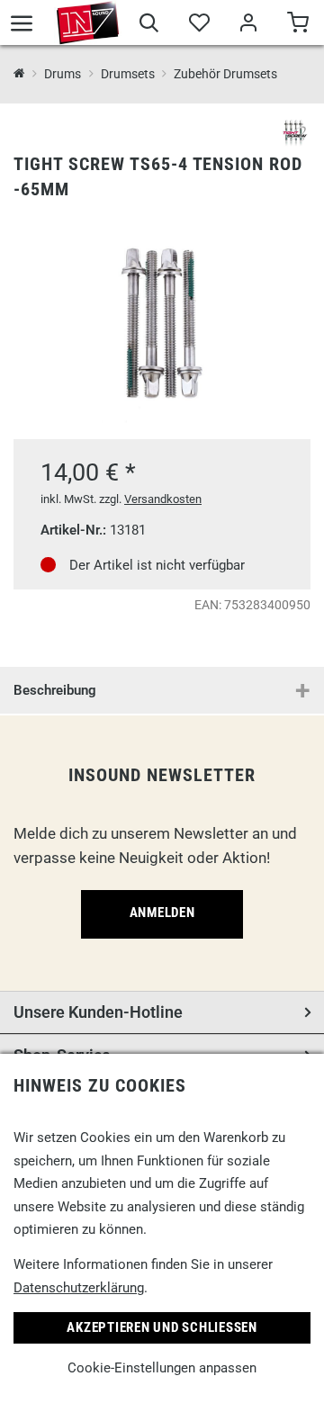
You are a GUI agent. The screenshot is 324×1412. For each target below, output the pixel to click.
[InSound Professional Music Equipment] (88, 22)
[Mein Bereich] (248, 25)
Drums (62, 74)
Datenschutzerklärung (79, 1288)
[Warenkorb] (297, 25)
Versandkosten (163, 499)
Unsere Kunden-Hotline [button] (98, 1012)
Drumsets (127, 74)
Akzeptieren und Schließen (162, 1327)
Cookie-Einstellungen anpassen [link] (162, 1368)
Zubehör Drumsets (225, 74)
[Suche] (149, 25)
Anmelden (162, 912)
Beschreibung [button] (55, 690)
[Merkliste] (198, 25)
